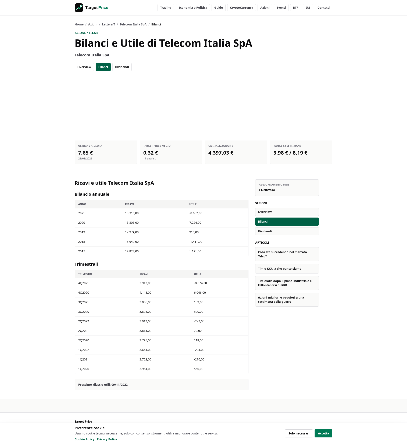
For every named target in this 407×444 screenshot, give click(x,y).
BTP (295, 8)
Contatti (324, 8)
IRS (308, 8)
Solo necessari (299, 433)
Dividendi (122, 67)
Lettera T (108, 24)
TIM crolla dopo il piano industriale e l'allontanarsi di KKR (285, 283)
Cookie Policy (84, 439)
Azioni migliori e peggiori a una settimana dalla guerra (281, 299)
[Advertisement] (203, 105)
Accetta (323, 433)
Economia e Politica (192, 8)
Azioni (264, 8)
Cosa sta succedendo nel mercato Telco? (282, 254)
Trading (165, 8)
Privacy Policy (107, 439)
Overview (84, 67)
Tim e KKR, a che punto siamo (279, 269)
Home (79, 24)
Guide (218, 8)
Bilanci (103, 67)
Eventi (281, 8)
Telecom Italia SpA (133, 24)
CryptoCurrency (241, 8)
